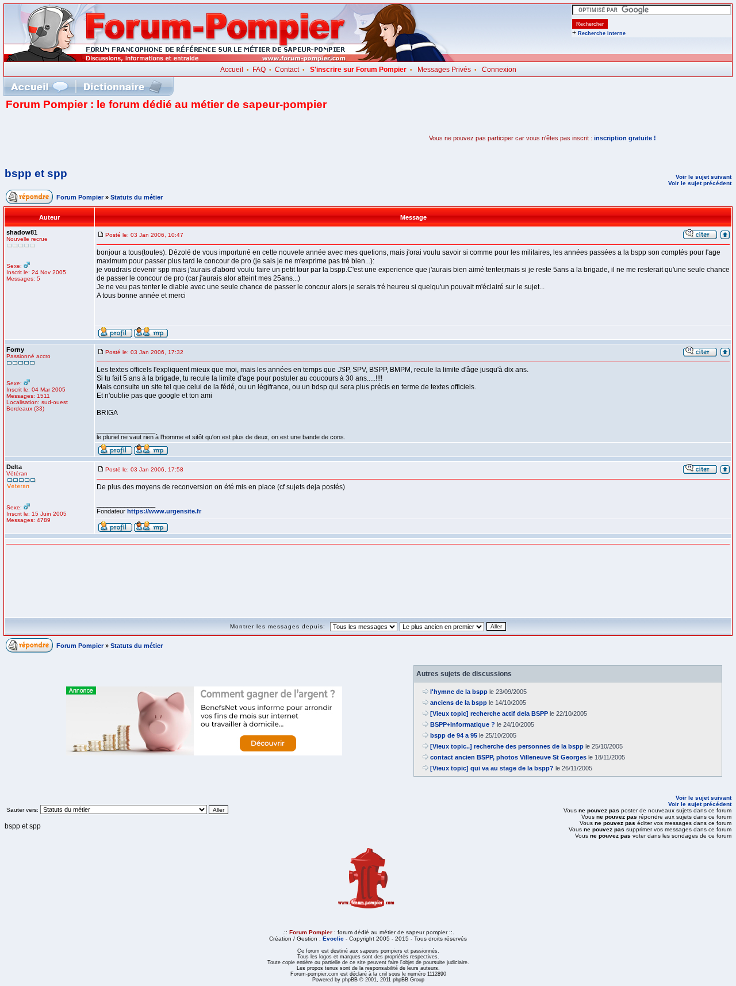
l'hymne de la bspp (459, 691)
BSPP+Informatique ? (462, 724)
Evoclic (333, 938)
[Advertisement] (140, 138)
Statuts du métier (136, 197)
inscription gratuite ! (625, 138)
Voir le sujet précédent (699, 183)
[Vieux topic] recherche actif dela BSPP (489, 713)
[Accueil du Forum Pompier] (39, 86)
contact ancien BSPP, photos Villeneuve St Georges (508, 757)
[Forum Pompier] (229, 59)
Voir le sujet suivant (703, 177)
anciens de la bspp (458, 702)
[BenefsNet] (204, 753)
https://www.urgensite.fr (164, 511)
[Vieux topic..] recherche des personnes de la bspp (507, 746)
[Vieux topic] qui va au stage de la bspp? (492, 768)
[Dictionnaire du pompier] (122, 86)
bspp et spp (36, 173)
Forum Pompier (79, 197)
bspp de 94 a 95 (453, 735)
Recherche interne (602, 33)
